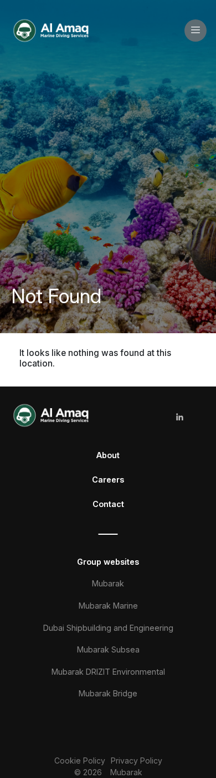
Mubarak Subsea (108, 649)
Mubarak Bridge (108, 693)
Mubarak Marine (108, 605)
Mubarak (108, 583)
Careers (108, 479)
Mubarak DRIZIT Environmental (108, 671)
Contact (108, 504)
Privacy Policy (136, 760)
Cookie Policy (79, 760)
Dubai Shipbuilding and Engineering (108, 628)
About (108, 455)
